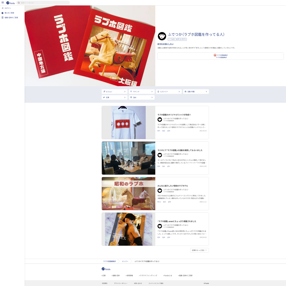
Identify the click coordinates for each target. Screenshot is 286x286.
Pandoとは (168, 275)
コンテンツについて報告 (155, 283)
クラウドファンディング (148, 275)
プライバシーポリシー (120, 283)
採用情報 (129, 275)
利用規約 (104, 283)
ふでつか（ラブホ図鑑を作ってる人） (196, 34)
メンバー (125, 261)
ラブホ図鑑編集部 (109, 261)
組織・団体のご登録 (185, 275)
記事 (104, 275)
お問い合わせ (138, 283)
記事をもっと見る (198, 250)
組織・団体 (116, 275)
